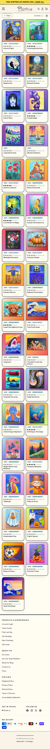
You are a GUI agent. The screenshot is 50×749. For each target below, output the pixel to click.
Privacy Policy (7, 685)
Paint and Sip (7, 632)
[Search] (39, 9)
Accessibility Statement (11, 697)
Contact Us (6, 667)
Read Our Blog (7, 663)
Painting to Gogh (28, 739)
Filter (8, 16)
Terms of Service (8, 693)
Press (4, 671)
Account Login (7, 624)
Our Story (5, 654)
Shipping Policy (8, 681)
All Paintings (7, 636)
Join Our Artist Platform (11, 659)
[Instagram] (31, 710)
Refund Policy (7, 689)
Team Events (7, 628)
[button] (7, 46)
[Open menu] (3, 8)
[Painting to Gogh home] (25, 9)
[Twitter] (36, 710)
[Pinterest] (40, 710)
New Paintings (7, 640)
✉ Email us (6, 710)
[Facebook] (27, 710)
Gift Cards (6, 644)
